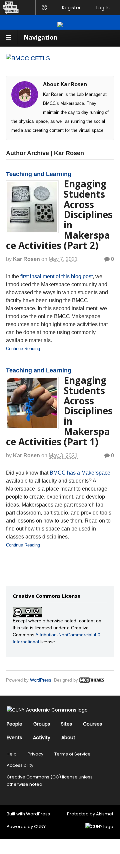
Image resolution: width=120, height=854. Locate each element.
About (68, 737)
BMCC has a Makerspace (80, 473)
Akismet (104, 814)
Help (12, 754)
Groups (41, 724)
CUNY (40, 826)
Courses (92, 724)
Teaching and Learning (38, 174)
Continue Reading (23, 348)
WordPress (40, 680)
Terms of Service (72, 754)
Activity (41, 737)
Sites (66, 724)
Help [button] (44, 7)
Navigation (40, 37)
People (14, 724)
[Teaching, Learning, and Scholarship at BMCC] (28, 58)
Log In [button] (103, 7)
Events (14, 737)
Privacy (35, 754)
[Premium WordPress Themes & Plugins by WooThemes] (91, 680)
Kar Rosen (26, 259)
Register (71, 7)
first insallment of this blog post (56, 276)
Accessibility (20, 765)
